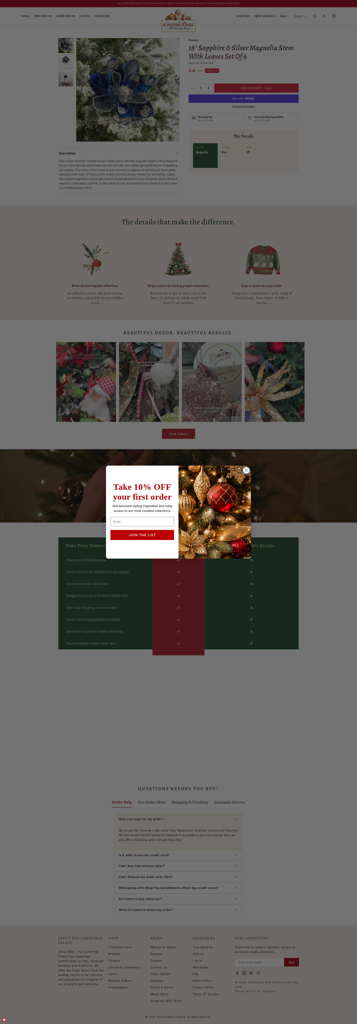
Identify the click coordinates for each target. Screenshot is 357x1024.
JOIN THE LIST (142, 535)
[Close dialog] (246, 470)
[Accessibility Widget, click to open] (4, 1019)
